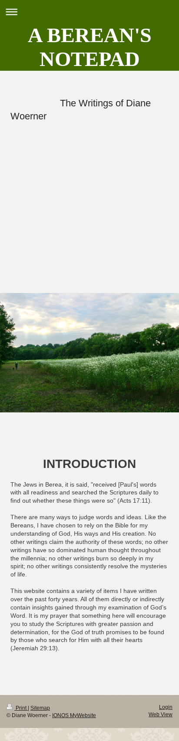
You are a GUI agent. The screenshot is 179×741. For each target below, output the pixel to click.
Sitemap (40, 708)
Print (21, 708)
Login (165, 707)
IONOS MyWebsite (74, 715)
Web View (160, 714)
